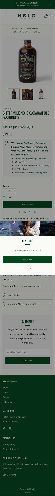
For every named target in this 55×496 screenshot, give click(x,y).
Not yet (27, 268)
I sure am (27, 260)
